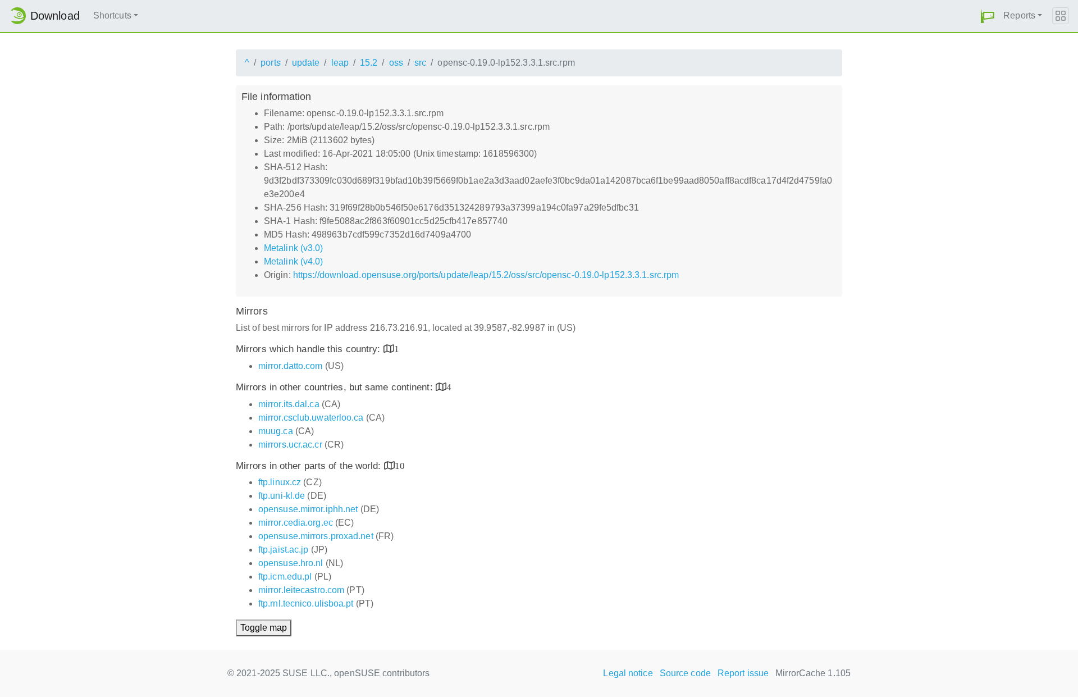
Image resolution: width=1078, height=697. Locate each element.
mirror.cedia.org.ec (295, 522)
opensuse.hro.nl (290, 563)
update (306, 62)
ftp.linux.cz (279, 482)
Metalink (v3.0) (293, 248)
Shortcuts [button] (112, 15)
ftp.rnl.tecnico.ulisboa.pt (306, 603)
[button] (987, 16)
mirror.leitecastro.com (301, 590)
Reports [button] (1019, 15)
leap (340, 62)
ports (271, 62)
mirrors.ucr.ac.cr (290, 444)
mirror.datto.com (290, 366)
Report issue (743, 673)
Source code (685, 673)
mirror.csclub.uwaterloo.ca (311, 417)
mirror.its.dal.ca (288, 404)
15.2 (368, 62)
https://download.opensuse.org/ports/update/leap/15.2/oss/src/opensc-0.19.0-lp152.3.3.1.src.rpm (486, 275)
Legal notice (627, 673)
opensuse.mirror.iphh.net (308, 509)
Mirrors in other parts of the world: (310, 466)
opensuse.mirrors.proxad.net (315, 536)
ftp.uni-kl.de (281, 495)
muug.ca (275, 431)
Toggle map (263, 627)
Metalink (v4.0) (293, 261)
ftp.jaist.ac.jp (283, 549)
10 (400, 465)
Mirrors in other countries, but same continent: (336, 387)
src (420, 62)
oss (396, 62)
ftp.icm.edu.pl (285, 576)
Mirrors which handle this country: (309, 349)
